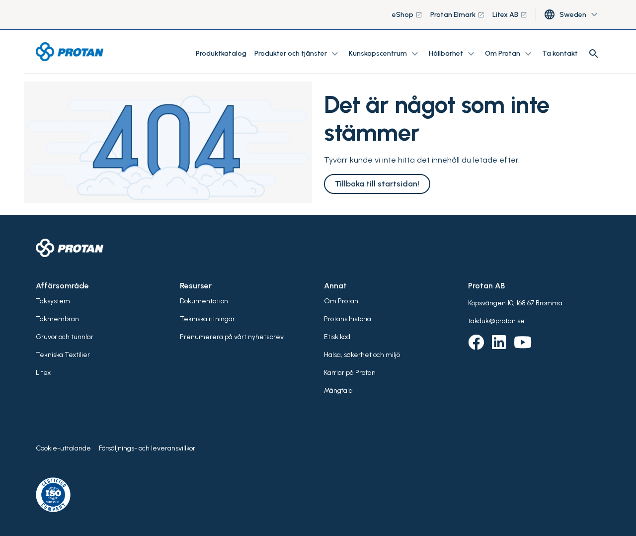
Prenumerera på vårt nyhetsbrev (232, 337)
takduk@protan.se (496, 321)
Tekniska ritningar (207, 319)
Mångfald (338, 390)
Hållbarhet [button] (453, 54)
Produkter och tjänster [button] (297, 54)
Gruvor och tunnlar (64, 337)
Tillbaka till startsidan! (377, 183)
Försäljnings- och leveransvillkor (147, 448)
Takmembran (57, 319)
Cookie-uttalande (63, 448)
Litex (43, 372)
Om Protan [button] (509, 54)
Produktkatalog (221, 53)
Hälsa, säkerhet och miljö (362, 355)
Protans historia (347, 319)
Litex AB (509, 14)
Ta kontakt (560, 53)
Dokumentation (204, 301)
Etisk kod (337, 337)
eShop (407, 14)
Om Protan (341, 301)
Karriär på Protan (350, 372)
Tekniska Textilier (63, 355)
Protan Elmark (457, 14)
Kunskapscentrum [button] (385, 54)
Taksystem (53, 301)
